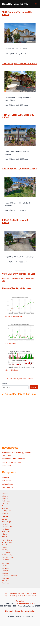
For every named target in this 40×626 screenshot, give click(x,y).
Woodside (5, 583)
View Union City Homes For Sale (18, 274)
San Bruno (5, 560)
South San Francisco (9, 575)
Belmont (5, 496)
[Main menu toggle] (35, 4)
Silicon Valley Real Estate (25, 603)
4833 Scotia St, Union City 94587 (19, 168)
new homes (6, 481)
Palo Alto (5, 550)
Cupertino (5, 506)
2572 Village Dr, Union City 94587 (19, 63)
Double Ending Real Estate (11, 462)
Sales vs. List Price (11, 370)
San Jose (5, 566)
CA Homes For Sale (28, 611)
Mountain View (7, 542)
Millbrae (4, 534)
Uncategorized (7, 488)
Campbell (5, 503)
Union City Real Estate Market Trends (22, 596)
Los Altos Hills (7, 527)
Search (4, 384)
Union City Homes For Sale (15, 4)
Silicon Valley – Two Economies (13, 459)
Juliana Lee (20, 601)
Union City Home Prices (13, 316)
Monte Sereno (7, 540)
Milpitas (4, 536)
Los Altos (5, 524)
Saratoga (5, 573)
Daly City (5, 508)
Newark (4, 545)
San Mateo (5, 568)
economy (5, 477)
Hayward (5, 519)
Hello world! (6, 466)
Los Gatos (5, 529)
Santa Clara (6, 571)
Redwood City (7, 555)
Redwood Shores (8, 557)
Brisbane (5, 498)
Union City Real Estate (16, 288)
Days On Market (10, 343)
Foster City (5, 513)
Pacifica (4, 547)
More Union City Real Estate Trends (20, 379)
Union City (5, 580)
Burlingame (6, 501)
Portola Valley (6, 552)
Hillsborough (6, 522)
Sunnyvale (5, 578)
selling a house (7, 484)
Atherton (5, 494)
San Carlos (5, 563)
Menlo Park (6, 531)
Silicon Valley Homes (12, 611)
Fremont (5, 517)
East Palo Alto (7, 511)
